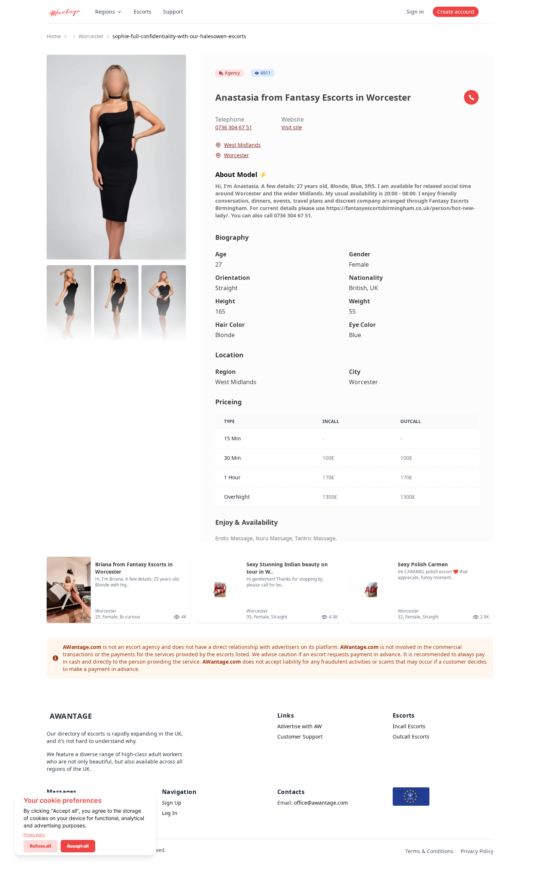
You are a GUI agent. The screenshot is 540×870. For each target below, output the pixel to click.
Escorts (142, 11)
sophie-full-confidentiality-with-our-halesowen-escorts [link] (179, 36)
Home (54, 36)
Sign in (415, 11)
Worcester (91, 36)
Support (173, 11)
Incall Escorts (409, 726)
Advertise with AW (299, 726)
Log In (169, 812)
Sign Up (171, 802)
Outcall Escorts (411, 736)
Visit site (291, 127)
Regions (105, 11)
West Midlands (242, 144)
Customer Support (300, 736)
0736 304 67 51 (233, 127)
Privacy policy (34, 835)
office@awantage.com (321, 802)
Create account (455, 11)
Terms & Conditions (429, 851)
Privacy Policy (477, 851)
